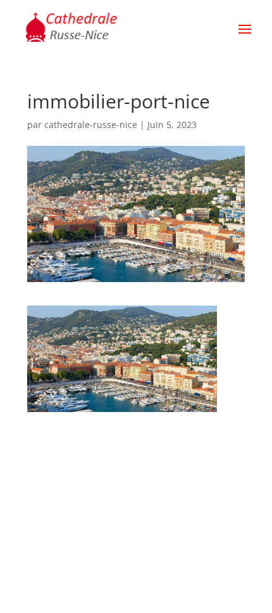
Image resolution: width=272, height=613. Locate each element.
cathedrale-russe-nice (90, 125)
